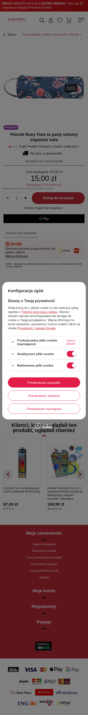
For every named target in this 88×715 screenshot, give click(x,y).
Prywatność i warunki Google (37, 328)
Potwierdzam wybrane (44, 395)
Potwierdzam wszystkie (44, 382)
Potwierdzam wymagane (44, 408)
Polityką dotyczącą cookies (39, 311)
